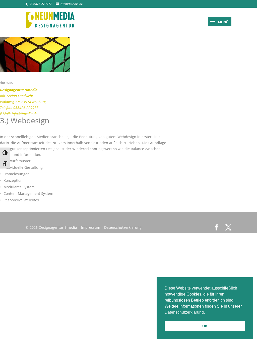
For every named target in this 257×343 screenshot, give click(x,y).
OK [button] (205, 326)
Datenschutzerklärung (123, 227)
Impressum (90, 227)
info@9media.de (24, 113)
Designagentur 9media (58, 227)
